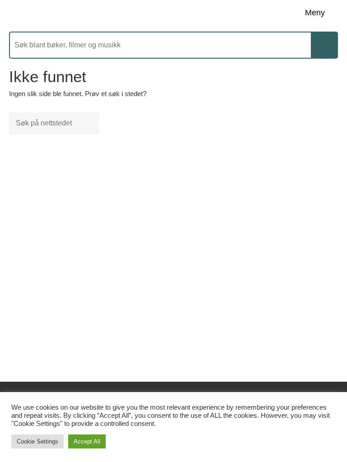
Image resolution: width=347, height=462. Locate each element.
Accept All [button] (87, 441)
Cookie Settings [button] (37, 441)
